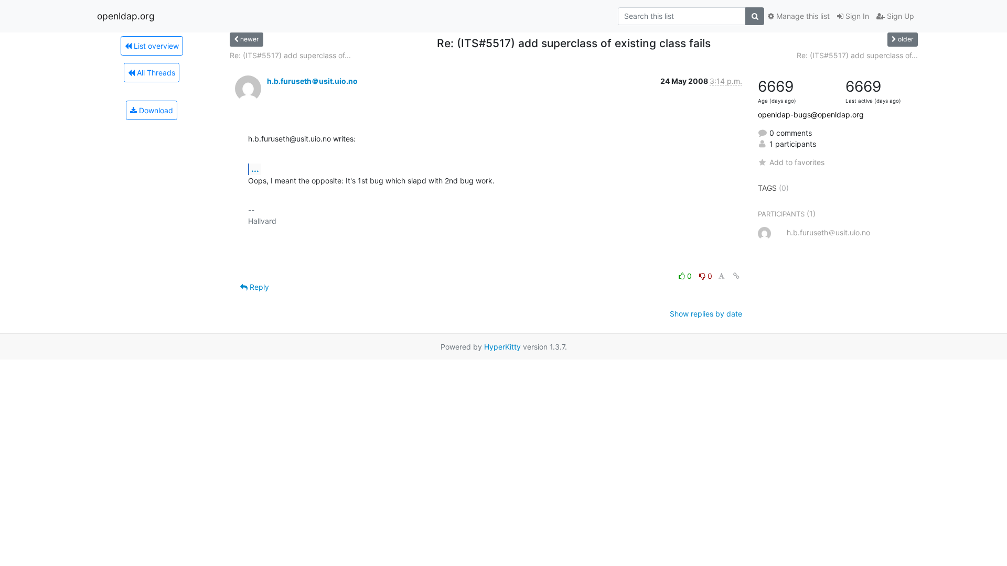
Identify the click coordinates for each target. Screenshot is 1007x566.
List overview (155, 45)
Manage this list (802, 16)
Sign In (856, 16)
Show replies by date (706, 313)
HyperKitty (502, 346)
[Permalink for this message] (736, 275)
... (255, 169)
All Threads (155, 72)
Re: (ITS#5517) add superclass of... (290, 55)
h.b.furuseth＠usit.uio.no (312, 81)
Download (155, 110)
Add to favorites (796, 162)
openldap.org (126, 15)
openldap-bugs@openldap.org (811, 114)
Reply (258, 286)
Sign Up (899, 16)
